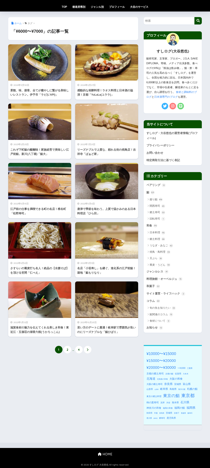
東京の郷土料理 (154, 396)
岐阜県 (164, 389)
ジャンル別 (97, 6)
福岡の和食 (168, 408)
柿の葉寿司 (153, 402)
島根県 (173, 389)
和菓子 (153, 286)
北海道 (151, 378)
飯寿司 (190, 413)
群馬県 (161, 413)
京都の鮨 (169, 374)
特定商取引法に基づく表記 (163, 160)
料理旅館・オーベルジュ (164, 278)
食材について (159, 320)
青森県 (183, 413)
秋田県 (149, 413)
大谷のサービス (139, 6)
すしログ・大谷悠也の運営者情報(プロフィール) (172, 136)
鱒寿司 (162, 418)
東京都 (188, 395)
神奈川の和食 (154, 408)
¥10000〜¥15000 (161, 354)
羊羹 (156, 413)
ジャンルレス (157, 271)
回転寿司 (157, 218)
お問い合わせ (155, 152)
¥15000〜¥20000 (161, 360)
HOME (107, 454)
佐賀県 (178, 373)
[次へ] (87, 349)
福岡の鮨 (179, 407)
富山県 (187, 384)
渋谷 (168, 402)
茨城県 (169, 413)
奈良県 (168, 384)
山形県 (150, 389)
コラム (153, 300)
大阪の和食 (176, 378)
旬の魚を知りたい (162, 307)
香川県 (149, 418)
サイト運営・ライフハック (165, 293)
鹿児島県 (171, 418)
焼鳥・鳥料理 (160, 251)
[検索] (198, 20)
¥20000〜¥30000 (161, 367)
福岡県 (191, 407)
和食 (152, 225)
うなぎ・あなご (161, 245)
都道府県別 (78, 6)
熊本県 (175, 402)
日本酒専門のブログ (166, 96)
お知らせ (154, 327)
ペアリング (156, 185)
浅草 (162, 402)
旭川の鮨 (181, 389)
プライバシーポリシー (160, 145)
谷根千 (176, 413)
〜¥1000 (181, 368)
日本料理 (157, 232)
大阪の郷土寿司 (155, 384)
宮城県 (177, 384)
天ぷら (156, 258)
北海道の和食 (162, 379)
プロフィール (117, 6)
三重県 (189, 368)
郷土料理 (157, 239)
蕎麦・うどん (160, 264)
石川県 (184, 402)
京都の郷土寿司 (155, 373)
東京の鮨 (171, 395)
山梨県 (156, 389)
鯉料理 (156, 418)
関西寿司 (157, 205)
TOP (64, 6)
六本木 (185, 374)
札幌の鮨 (192, 388)
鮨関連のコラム (161, 314)
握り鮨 (156, 199)
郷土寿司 (157, 212)
